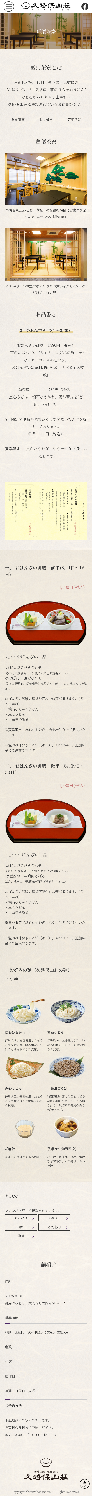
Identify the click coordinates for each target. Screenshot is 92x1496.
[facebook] (84, 6)
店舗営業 (74, 120)
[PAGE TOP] (85, 1484)
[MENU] (9, 6)
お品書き (46, 120)
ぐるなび (20, 1217)
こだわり (54, 1226)
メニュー (54, 1217)
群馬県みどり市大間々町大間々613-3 (32, 1303)
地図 (20, 1235)
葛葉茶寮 (18, 120)
